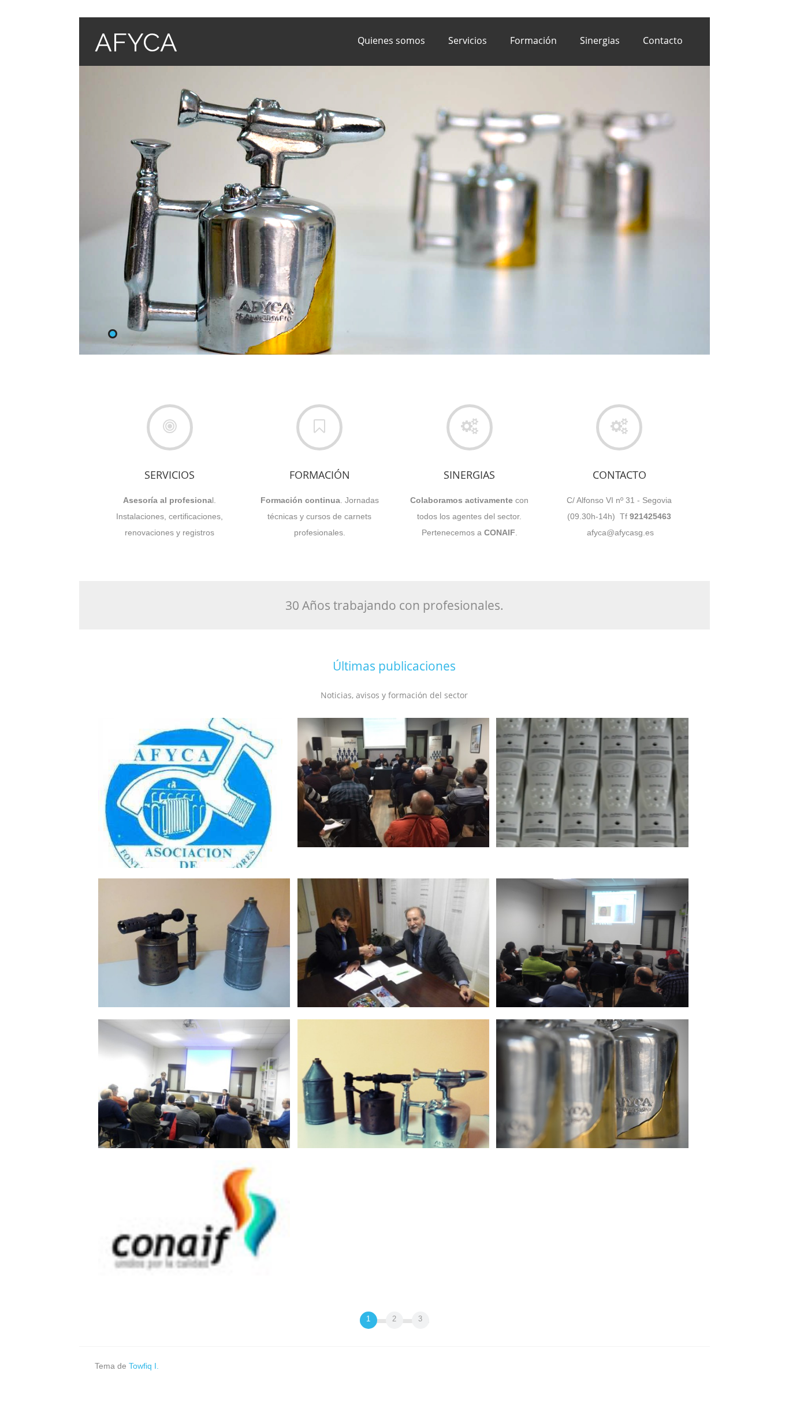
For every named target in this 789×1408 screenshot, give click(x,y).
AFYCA (136, 42)
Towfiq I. (144, 1365)
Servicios (467, 40)
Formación (533, 40)
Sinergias (600, 40)
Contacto (663, 40)
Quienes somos (391, 40)
